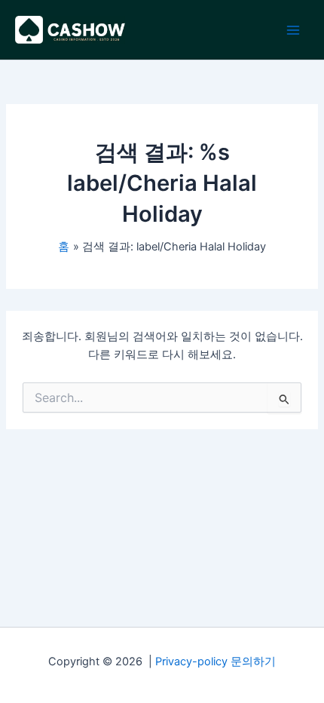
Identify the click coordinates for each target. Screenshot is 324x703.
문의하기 (253, 661)
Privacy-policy (191, 661)
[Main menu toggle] (293, 30)
